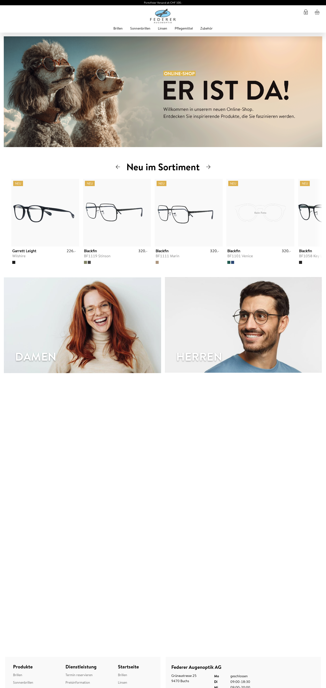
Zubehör (206, 28)
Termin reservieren (79, 675)
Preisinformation (77, 682)
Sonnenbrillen (140, 28)
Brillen (118, 28)
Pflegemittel (184, 28)
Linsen (162, 28)
